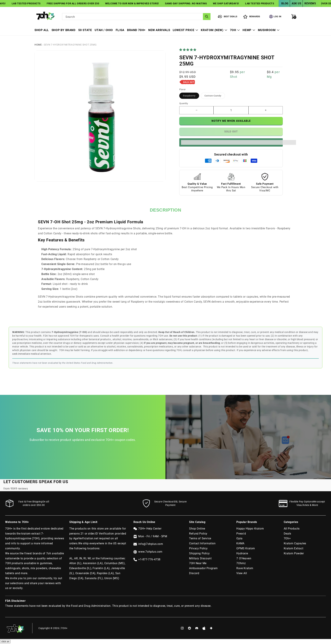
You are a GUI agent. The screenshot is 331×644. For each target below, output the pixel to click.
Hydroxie (242, 553)
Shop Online (197, 528)
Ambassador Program (203, 568)
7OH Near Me (198, 563)
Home (38, 44)
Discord (194, 573)
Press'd (241, 533)
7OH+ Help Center (150, 528)
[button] (188, 49)
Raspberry (191, 96)
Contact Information (202, 543)
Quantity (183, 103)
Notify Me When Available (231, 120)
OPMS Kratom (245, 548)
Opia (239, 538)
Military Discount (200, 558)
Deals (287, 533)
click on (5, 641)
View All (241, 573)
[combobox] (136, 16)
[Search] (206, 16)
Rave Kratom (244, 568)
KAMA (240, 543)
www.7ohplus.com (150, 551)
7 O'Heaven (243, 558)
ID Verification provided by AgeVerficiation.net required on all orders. (97, 538)
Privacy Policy (198, 548)
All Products (292, 528)
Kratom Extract (293, 548)
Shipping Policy (199, 553)
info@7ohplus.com (150, 544)
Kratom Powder (294, 553)
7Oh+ (287, 538)
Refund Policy (198, 533)
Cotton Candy (214, 96)
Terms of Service (200, 538)
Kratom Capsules (295, 543)
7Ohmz (241, 563)
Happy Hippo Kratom (250, 528)
